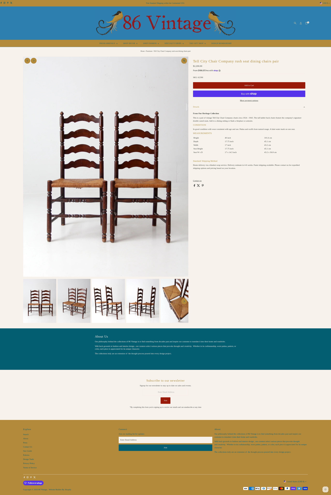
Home (143, 51)
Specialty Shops (173, 43)
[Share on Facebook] (195, 186)
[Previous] (27, 61)
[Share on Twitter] (198, 186)
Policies (26, 455)
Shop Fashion (150, 43)
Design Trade (28, 459)
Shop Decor (129, 43)
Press (25, 443)
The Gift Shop (196, 43)
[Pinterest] (7, 3)
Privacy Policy (29, 463)
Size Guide (27, 451)
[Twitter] (11, 3)
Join (165, 400)
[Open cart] (306, 23)
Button (100, 360)
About (25, 439)
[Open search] (295, 23)
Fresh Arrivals (107, 43)
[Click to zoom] (184, 61)
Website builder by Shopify (60, 490)
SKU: (195, 77)
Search (26, 434)
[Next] (34, 61)
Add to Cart (249, 85)
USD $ (325, 3)
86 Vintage (42, 490)
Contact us (197, 181)
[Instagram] (4, 3)
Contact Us (27, 447)
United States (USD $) (295, 482)
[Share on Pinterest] (203, 186)
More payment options (249, 100)
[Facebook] (1, 3)
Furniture (149, 51)
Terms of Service (30, 468)
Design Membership (221, 43)
